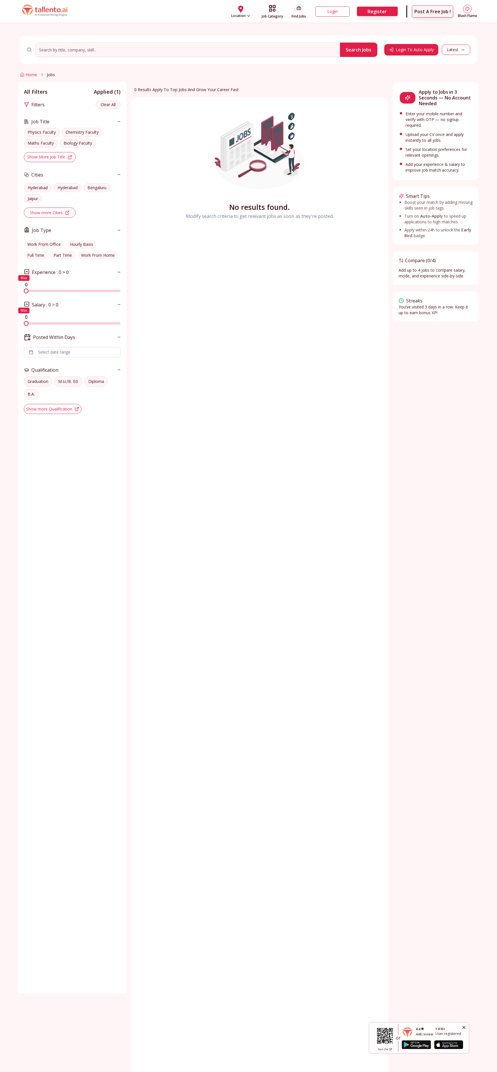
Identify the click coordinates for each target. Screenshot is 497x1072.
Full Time (35, 255)
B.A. (31, 394)
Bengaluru (96, 187)
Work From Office (44, 244)
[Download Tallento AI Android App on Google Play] (416, 1044)
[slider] (26, 291)
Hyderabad (38, 187)
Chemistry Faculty (82, 132)
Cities (37, 175)
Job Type (41, 230)
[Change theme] (467, 9)
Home (31, 74)
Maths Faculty (41, 143)
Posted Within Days (54, 337)
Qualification (44, 370)
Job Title (40, 121)
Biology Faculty (78, 143)
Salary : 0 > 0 (45, 305)
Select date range (54, 352)
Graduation (38, 381)
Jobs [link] (51, 74)
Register (377, 11)
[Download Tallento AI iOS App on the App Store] (448, 1044)
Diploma (96, 381)
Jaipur (33, 198)
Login (332, 11)
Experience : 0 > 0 (50, 272)
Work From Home (98, 255)
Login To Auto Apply (415, 49)
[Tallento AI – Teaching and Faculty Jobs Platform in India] (45, 11)
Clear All (108, 104)
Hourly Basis (81, 244)
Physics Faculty (42, 132)
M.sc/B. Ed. (68, 381)
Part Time (62, 255)
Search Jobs (358, 50)
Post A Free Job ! (432, 11)
